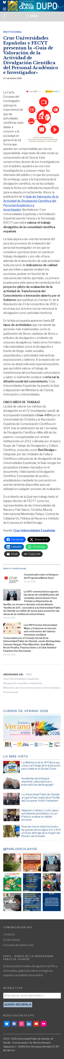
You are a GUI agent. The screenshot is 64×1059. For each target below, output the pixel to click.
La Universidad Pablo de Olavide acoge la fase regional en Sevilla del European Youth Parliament (40, 797)
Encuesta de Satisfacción (18, 945)
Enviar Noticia (11, 939)
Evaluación (36, 683)
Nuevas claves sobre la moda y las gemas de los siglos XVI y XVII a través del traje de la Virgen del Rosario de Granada (41, 831)
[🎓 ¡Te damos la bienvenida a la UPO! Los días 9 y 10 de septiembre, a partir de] (12, 882)
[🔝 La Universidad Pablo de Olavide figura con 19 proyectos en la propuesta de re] (12, 902)
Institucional (12, 31)
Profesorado (10, 692)
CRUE (29, 674)
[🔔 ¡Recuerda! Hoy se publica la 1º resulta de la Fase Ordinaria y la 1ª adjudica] (52, 882)
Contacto (9, 934)
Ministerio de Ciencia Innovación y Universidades (31, 687)
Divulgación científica (16, 683)
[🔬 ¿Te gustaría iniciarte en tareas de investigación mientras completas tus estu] (32, 902)
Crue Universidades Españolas (21, 678)
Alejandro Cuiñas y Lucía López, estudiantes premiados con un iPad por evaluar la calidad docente (40, 815)
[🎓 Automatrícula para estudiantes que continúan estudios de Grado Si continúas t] (32, 882)
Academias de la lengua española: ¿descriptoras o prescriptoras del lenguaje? (37, 781)
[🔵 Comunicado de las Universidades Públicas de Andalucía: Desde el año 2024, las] (52, 902)
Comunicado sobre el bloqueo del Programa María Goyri (41, 576)
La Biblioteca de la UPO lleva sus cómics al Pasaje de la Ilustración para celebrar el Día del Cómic (40, 765)
